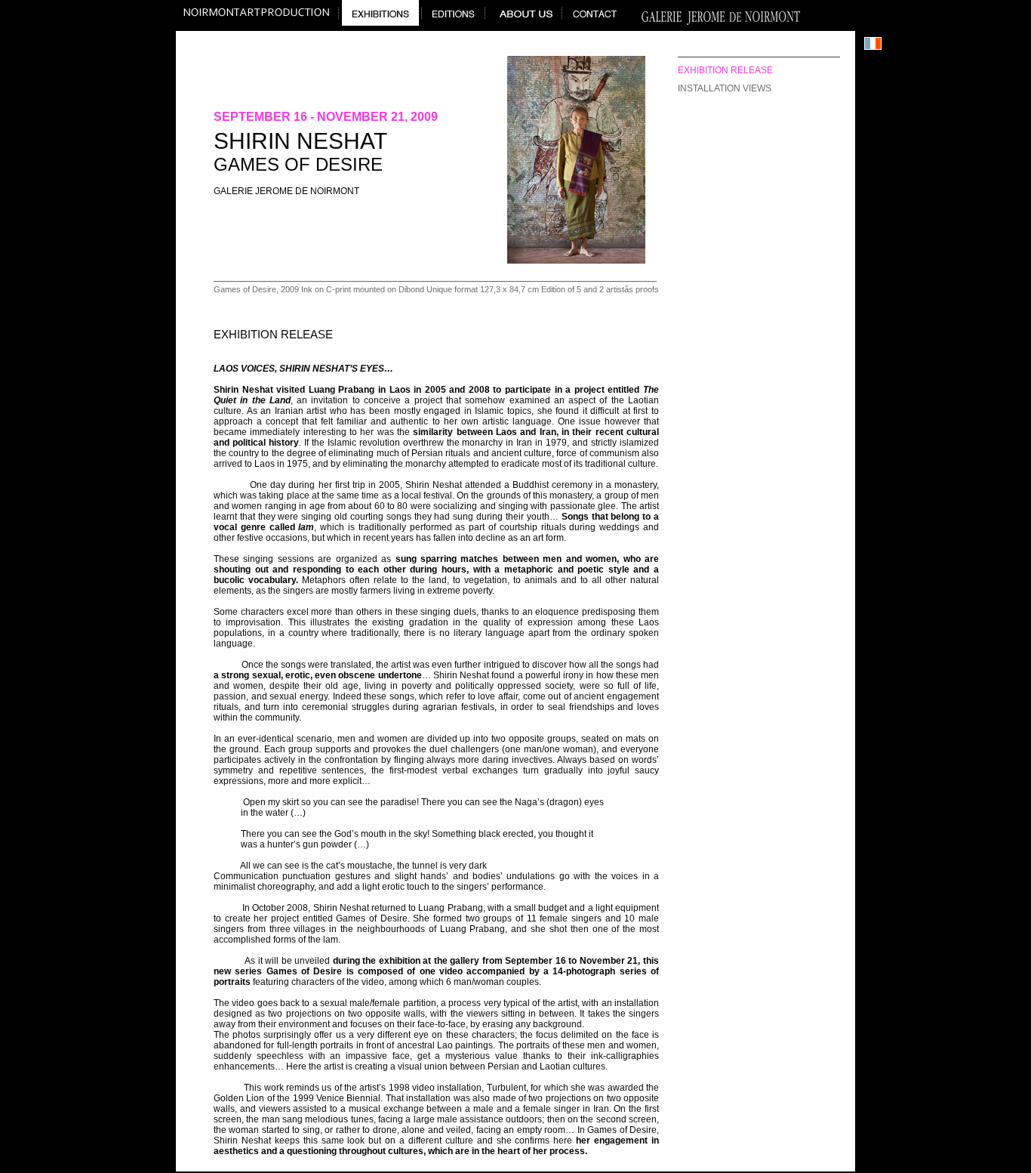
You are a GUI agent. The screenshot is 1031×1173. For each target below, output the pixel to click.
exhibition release (725, 70)
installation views (724, 88)
